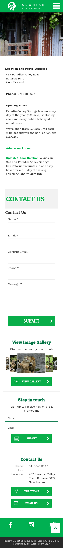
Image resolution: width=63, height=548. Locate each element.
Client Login (44, 544)
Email (13, 235)
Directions (31, 491)
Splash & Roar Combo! (22, 158)
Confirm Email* (18, 251)
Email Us (31, 503)
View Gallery (31, 381)
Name (13, 219)
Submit (31, 321)
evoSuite (31, 541)
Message (15, 284)
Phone (13, 268)
